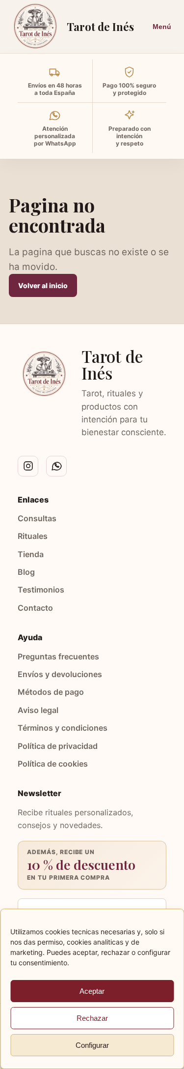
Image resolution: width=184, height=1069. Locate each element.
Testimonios (41, 589)
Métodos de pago (51, 692)
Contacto (35, 608)
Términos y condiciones (62, 728)
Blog (26, 572)
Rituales (33, 536)
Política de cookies (53, 764)
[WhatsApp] (56, 466)
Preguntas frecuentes (58, 656)
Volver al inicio (43, 285)
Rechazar (92, 1018)
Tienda (31, 554)
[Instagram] (28, 466)
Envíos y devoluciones (60, 674)
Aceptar (92, 991)
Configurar (92, 1045)
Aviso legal (38, 710)
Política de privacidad (58, 746)
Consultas (37, 518)
